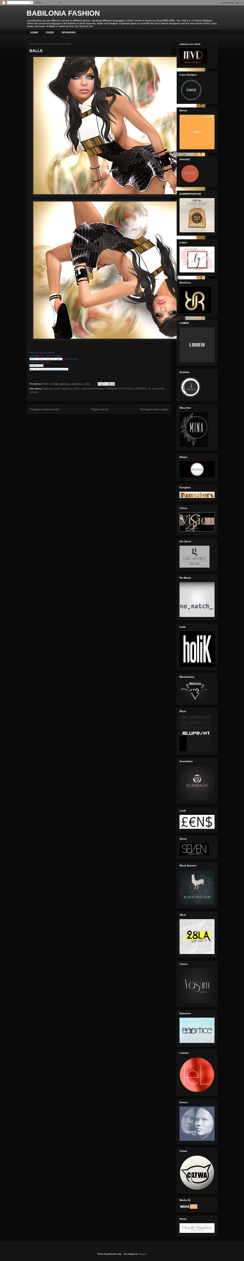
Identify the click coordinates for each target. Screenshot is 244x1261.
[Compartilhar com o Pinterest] (113, 384)
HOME (34, 32)
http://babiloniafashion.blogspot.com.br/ (53, 369)
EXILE (76, 388)
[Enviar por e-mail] (99, 384)
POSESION (111, 388)
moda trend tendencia (92, 388)
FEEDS (50, 32)
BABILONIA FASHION (63, 13)
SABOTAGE (140, 388)
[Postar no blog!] (103, 384)
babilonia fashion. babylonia (57, 388)
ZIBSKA (33, 392)
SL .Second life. (156, 388)
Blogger (142, 1254)
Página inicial (99, 409)
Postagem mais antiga (154, 409)
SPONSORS (69, 32)
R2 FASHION (126, 388)
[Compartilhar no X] (106, 384)
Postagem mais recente (44, 409)
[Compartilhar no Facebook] (109, 384)
